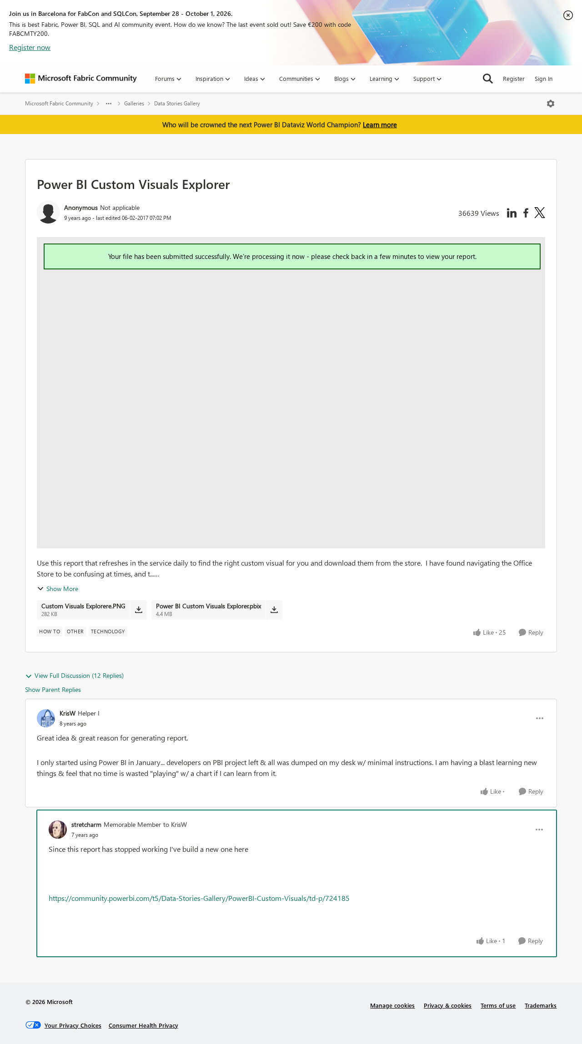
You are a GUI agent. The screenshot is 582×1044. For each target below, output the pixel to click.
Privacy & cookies (448, 1005)
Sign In (543, 78)
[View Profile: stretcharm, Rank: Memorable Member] (58, 829)
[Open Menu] (550, 103)
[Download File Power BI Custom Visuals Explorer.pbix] (274, 609)
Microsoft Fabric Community (59, 103)
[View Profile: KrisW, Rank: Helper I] (46, 718)
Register (514, 78)
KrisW (67, 713)
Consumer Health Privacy (143, 1025)
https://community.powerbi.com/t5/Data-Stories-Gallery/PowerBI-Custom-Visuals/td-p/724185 (199, 898)
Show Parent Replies (53, 689)
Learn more (380, 124)
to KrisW (175, 824)
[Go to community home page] (81, 79)
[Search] (487, 78)
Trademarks (541, 1005)
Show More (62, 588)
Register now (29, 47)
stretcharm (86, 824)
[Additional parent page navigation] (108, 103)
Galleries (134, 103)
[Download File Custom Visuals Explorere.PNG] (138, 609)
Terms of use (498, 1005)
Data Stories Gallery (177, 103)
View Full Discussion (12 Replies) (79, 675)
